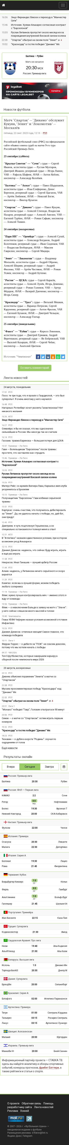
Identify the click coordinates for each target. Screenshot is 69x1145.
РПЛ (45, 133)
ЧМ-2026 (12, 652)
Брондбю (6, 984)
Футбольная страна (35, 1126)
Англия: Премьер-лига (20, 822)
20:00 (34, 814)
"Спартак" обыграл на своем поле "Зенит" (34, 40)
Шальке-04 (61, 903)
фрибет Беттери (49, 1067)
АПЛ (10, 416)
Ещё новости (9, 748)
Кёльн (64, 881)
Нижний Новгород (11, 814)
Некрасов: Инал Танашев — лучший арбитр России (29, 562)
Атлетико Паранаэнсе (55, 998)
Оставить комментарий (34, 367)
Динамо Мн (61, 965)
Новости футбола (17, 109)
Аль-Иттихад (8, 951)
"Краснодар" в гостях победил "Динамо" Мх (35, 44)
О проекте (13, 1103)
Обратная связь (31, 1103)
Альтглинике (8, 897)
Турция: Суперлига (18, 926)
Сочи (64, 795)
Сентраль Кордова (57, 1012)
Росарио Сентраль (57, 1018)
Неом (5, 946)
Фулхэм (6, 828)
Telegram (27, 1136)
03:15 (34, 1018)
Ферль (5, 889)
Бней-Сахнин (60, 1051)
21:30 (35, 932)
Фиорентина (60, 866)
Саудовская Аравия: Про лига (24, 940)
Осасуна (6, 842)
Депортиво (61, 847)
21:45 (34, 866)
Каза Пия (62, 918)
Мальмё (6, 1037)
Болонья (6, 861)
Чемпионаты (14, 616)
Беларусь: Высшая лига (21, 959)
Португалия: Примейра (20, 912)
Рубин (40, 56)
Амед (64, 932)
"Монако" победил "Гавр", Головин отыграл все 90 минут (33, 709)
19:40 (34, 946)
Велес (5, 808)
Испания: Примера (18, 836)
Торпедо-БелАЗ (10, 970)
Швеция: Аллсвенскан (20, 1031)
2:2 (34, 795)
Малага (6, 847)
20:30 (35, 781)
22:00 (35, 828)
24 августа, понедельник (17, 387)
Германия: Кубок (17, 874)
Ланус (5, 1023)
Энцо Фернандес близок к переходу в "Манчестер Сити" (33, 420)
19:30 (34, 808)
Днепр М (62, 970)
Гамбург (63, 889)
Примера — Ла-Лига (17, 446)
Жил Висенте (9, 918)
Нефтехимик (60, 802)
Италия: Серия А (17, 855)
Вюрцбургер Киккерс (12, 881)
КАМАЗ (6, 795)
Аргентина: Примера (19, 1007)
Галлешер (7, 903)
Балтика (30, 56)
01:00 (34, 1012)
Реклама (12, 1110)
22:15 (35, 918)
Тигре (5, 1012)
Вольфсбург (61, 897)
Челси (64, 828)
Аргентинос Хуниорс (56, 1023)
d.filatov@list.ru (40, 1133)
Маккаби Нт (8, 1051)
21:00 (34, 951)
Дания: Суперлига (17, 978)
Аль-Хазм (62, 951)
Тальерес (7, 1018)
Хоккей (24, 1110)
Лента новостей (15, 378)
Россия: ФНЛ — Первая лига (23, 790)
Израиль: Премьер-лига (21, 1045)
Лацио (64, 861)
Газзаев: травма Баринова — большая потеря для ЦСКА (32, 440)
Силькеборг (61, 984)
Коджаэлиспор (10, 932)
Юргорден (62, 1037)
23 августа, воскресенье (17, 668)
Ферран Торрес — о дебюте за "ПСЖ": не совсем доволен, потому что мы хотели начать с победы (34, 646)
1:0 (34, 965)
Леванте (62, 842)
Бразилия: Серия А (18, 993)
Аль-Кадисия (60, 946)
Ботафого (7, 998)
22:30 (34, 847)
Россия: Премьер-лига (34, 73)
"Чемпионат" (24, 356)
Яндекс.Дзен (14, 1136)
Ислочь (6, 965)
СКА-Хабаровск (59, 814)
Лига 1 (11, 640)
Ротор (5, 802)
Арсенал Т (61, 808)
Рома (4, 866)
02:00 (34, 998)
